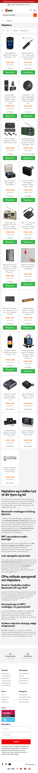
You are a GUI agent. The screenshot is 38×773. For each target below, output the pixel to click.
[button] (32, 764)
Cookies (21, 676)
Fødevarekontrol (24, 680)
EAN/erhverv (5, 702)
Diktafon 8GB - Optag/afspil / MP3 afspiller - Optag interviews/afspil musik (10, 99)
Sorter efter (16, 30)
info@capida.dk (6, 683)
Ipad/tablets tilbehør (25, 697)
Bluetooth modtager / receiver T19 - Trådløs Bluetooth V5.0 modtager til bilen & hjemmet (10, 269)
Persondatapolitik (24, 678)
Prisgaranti (4, 699)
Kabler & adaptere (24, 702)
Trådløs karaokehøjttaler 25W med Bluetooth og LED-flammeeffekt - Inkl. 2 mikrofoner (28, 354)
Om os (3, 695)
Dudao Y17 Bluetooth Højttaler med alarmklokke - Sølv (28, 433)
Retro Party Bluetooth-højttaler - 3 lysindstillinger (10, 183)
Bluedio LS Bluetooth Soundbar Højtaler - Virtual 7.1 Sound (10, 470)
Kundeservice (5, 697)
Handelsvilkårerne (24, 673)
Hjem (3, 20)
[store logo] (9, 10)
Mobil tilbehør (23, 695)
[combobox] (19, 15)
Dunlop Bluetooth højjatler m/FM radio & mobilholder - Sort (10, 55)
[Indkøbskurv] (35, 10)
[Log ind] (31, 10)
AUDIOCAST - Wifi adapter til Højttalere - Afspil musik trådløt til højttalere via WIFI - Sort (28, 99)
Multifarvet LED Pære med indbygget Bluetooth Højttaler (28, 267)
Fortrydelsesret (23, 683)
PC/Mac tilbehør (24, 699)
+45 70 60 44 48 (6, 680)
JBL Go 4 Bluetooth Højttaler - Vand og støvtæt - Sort (28, 396)
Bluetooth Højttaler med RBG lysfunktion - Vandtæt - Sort (10, 352)
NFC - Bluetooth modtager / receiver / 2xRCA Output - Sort (10, 141)
